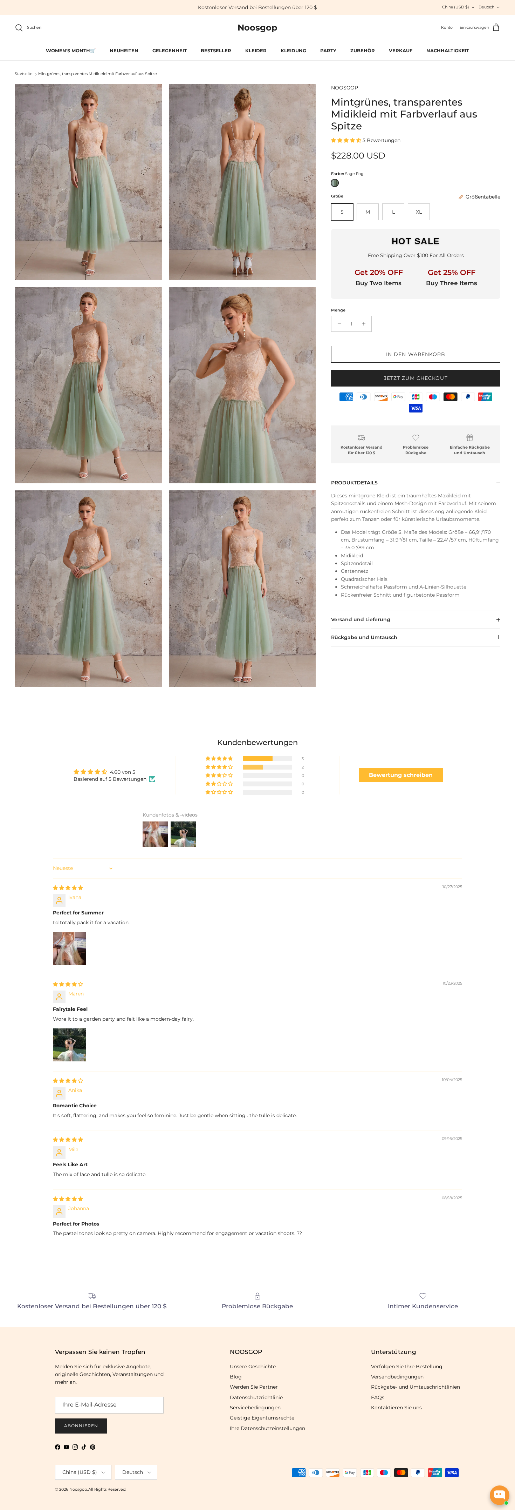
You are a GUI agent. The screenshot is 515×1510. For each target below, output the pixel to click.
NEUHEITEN (124, 50)
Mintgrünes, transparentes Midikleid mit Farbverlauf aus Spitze (97, 74)
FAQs (377, 1397)
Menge (338, 310)
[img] (68, 888)
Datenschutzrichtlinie (256, 1397)
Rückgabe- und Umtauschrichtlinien (415, 1387)
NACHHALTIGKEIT (447, 50)
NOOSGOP (344, 88)
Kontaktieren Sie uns (396, 1407)
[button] (347, 140)
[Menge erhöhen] (365, 323)
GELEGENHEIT (169, 50)
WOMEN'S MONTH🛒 (71, 50)
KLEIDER (256, 50)
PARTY (328, 50)
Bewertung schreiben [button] (401, 775)
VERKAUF (400, 50)
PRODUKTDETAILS (354, 482)
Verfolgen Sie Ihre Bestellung (406, 1366)
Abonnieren (81, 1425)
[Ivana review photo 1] (70, 948)
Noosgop (78, 1489)
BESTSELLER (216, 50)
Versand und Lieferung (360, 619)
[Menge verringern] (337, 323)
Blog (236, 1377)
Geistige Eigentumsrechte (262, 1418)
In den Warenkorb (416, 354)
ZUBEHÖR (362, 50)
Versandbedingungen (397, 1377)
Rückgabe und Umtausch (364, 637)
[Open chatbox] (499, 1495)
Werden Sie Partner (254, 1387)
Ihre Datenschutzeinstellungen (267, 1428)
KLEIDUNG (293, 50)
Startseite (24, 74)
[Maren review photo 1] (70, 1045)
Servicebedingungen (255, 1407)
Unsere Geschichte (253, 1366)
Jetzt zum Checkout (416, 378)
